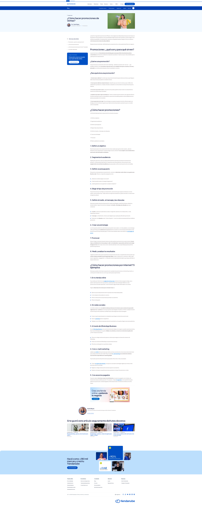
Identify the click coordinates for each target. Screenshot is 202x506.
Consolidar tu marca (102, 8)
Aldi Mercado (70, 432)
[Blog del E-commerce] (75, 4)
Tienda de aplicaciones (71, 487)
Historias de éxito (97, 485)
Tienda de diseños (70, 485)
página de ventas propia (109, 281)
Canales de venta (70, 483)
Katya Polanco (116, 432)
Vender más (119, 8)
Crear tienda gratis (130, 4)
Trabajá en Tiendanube (125, 483)
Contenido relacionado (72, 49)
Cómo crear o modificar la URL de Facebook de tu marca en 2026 (123, 434)
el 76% (97, 352)
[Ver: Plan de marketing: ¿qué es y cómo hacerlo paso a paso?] (78, 427)
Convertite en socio (84, 485)
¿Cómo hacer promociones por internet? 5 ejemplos (78, 47)
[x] (129, 494)
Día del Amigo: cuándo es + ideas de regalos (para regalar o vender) (101, 434)
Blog (68, 8)
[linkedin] (132, 494)
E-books (95, 483)
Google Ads (119, 379)
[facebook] (134, 494)
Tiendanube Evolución (71, 489)
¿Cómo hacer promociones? (73, 44)
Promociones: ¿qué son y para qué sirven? (76, 42)
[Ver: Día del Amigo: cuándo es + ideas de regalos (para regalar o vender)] (101, 427)
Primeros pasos (111, 8)
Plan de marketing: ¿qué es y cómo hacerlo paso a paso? (77, 434)
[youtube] (127, 494)
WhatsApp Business (97, 329)
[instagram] (123, 494)
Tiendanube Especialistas (85, 483)
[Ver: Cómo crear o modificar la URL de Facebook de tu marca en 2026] (124, 427)
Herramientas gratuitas (98, 487)
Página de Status (111, 483)
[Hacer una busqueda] (133, 8)
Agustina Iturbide (94, 432)
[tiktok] (125, 494)
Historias (129, 8)
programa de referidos (100, 363)
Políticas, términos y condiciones (83, 494)
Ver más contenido (90, 413)
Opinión (124, 8)
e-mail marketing (116, 353)
